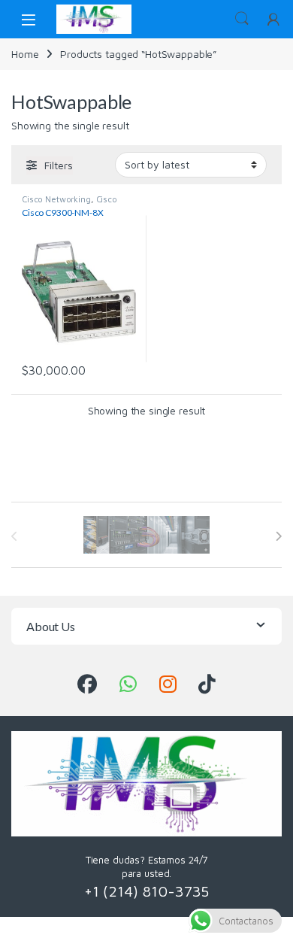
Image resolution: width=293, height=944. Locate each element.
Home (24, 53)
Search (242, 19)
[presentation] (278, 536)
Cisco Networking (56, 199)
